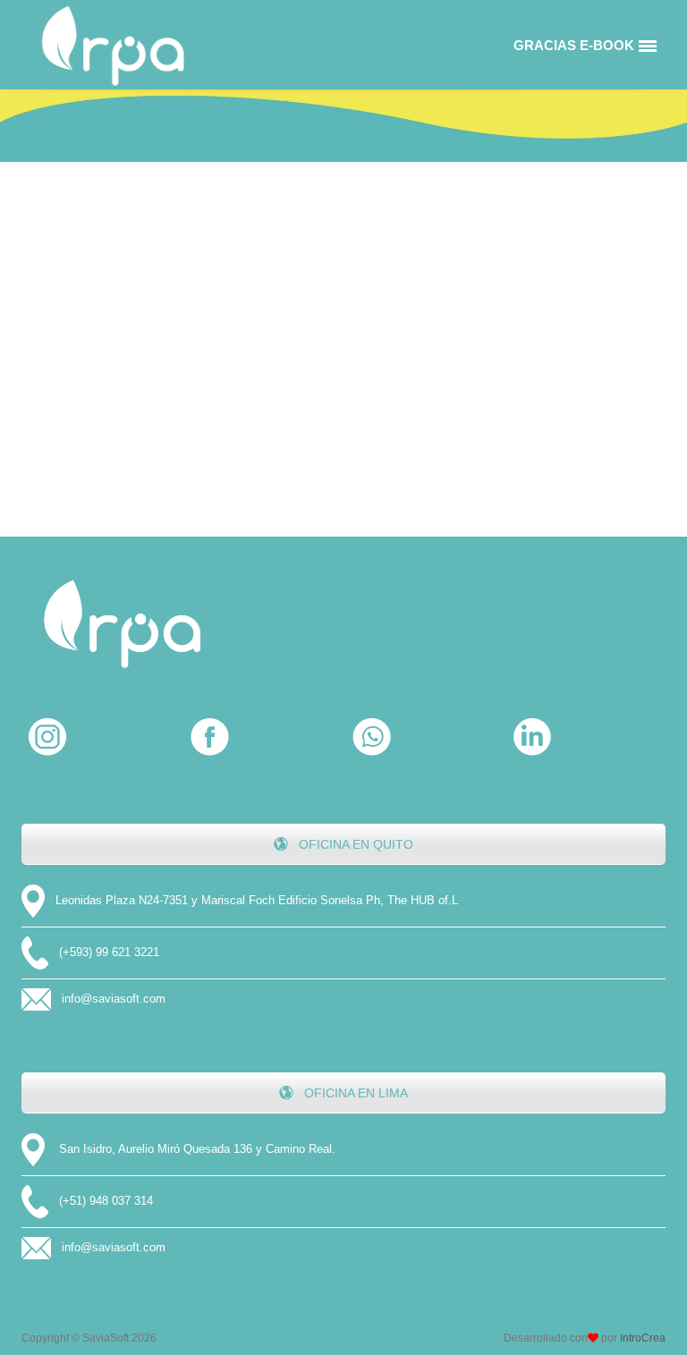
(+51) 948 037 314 (106, 1200)
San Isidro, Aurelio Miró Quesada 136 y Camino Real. (197, 1149)
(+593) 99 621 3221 (109, 952)
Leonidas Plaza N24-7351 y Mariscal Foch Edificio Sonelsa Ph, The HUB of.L (256, 900)
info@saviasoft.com (113, 998)
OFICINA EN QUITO (354, 844)
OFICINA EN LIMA (354, 1093)
